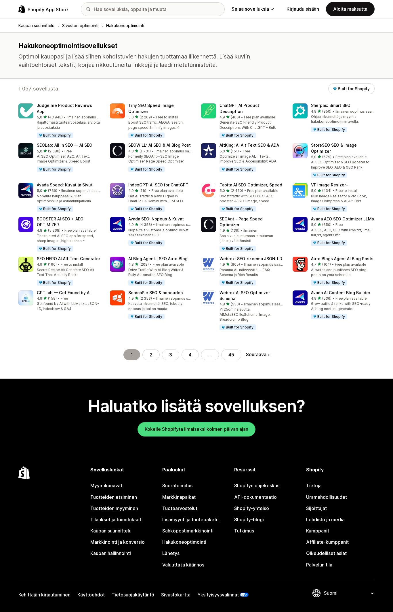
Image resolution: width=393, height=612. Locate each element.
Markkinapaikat (179, 497)
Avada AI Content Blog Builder (340, 292)
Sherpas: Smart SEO (330, 105)
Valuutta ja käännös (183, 565)
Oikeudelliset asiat (326, 553)
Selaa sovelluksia (250, 9)
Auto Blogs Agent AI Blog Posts (342, 258)
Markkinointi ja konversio (117, 542)
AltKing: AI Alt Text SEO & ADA (249, 145)
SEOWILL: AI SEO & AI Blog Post (159, 145)
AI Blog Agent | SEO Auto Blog (158, 258)
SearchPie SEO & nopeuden (155, 292)
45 (231, 355)
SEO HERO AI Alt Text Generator (68, 258)
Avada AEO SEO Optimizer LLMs (342, 218)
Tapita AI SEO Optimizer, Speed (251, 184)
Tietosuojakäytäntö (133, 595)
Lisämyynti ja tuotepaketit (190, 519)
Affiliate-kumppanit (327, 542)
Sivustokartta (175, 595)
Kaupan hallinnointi (110, 553)
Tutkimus (244, 531)
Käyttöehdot (91, 595)
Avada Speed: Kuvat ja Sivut (65, 184)
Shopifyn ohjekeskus (256, 485)
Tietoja (314, 485)
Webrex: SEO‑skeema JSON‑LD (251, 258)
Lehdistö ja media (325, 519)
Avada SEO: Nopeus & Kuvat (156, 218)
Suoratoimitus (177, 485)
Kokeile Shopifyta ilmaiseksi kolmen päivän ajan (196, 429)
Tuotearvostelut (179, 508)
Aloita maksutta (350, 9)
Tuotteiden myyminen (114, 508)
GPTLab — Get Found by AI (64, 292)
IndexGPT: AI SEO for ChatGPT (158, 184)
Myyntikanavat (106, 485)
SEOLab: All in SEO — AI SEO (64, 145)
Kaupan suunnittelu (110, 531)
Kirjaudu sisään (303, 9)
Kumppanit (317, 531)
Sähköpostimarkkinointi (187, 531)
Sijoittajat (316, 508)
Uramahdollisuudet (326, 497)
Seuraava (256, 354)
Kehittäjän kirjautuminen (44, 595)
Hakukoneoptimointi (184, 542)
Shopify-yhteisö (251, 508)
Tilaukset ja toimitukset (115, 519)
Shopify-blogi (249, 519)
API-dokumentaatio (255, 497)
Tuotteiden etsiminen (113, 497)
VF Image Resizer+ (329, 184)
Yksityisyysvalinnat (218, 595)
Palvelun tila (319, 565)
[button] (59, 121)
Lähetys (171, 553)
